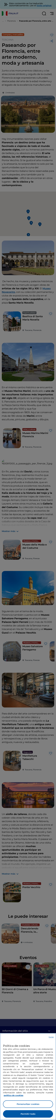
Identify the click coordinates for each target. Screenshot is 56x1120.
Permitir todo (28, 1114)
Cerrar (51, 1037)
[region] (28, 1076)
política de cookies (13, 1095)
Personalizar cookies (28, 1104)
